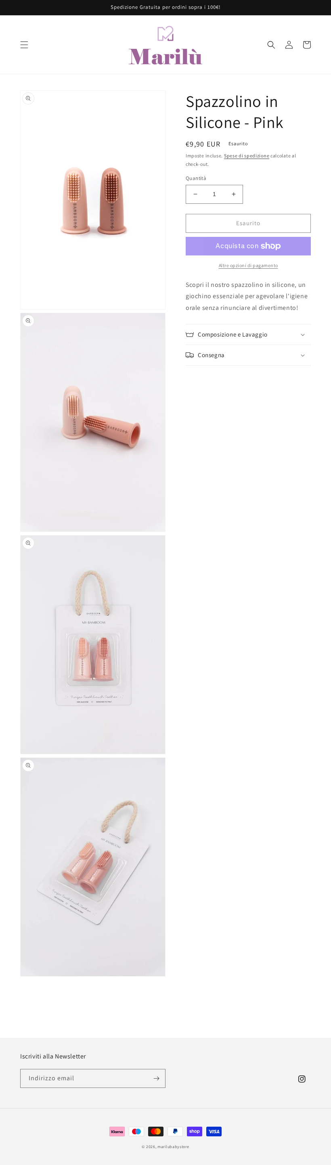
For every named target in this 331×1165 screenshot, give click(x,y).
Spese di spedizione (246, 156)
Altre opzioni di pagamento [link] (248, 265)
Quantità (196, 178)
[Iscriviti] (156, 1078)
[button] (24, 45)
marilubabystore (173, 1146)
